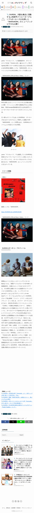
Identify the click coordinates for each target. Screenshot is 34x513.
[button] (5, 421)
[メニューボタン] (3, 3)
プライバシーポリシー (27, 507)
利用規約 (18, 507)
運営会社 (8, 507)
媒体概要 (13, 507)
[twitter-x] (13, 501)
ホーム (3, 507)
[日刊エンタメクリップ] (17, 3)
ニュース (5, 26)
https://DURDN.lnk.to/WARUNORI (11, 212)
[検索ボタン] (31, 3)
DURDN (15, 413)
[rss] (18, 501)
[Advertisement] (17, 371)
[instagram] (16, 501)
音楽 (9, 26)
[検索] (21, 501)
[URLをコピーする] (29, 421)
